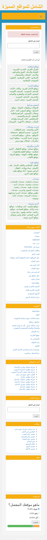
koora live (35, 311)
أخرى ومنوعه (33, 204)
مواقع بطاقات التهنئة (30, 154)
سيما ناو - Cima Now (31, 247)
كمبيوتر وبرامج (33, 105)
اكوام (37, 315)
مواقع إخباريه (33, 86)
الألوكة (37, 346)
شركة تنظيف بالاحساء (27, 389)
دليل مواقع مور (34, 276)
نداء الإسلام (35, 332)
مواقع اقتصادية (22, 209)
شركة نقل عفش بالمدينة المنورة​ (23, 372)
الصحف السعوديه (31, 91)
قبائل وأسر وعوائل (18, 215)
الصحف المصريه (22, 97)
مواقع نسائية (33, 149)
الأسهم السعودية (33, 294)
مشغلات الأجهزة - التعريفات (19, 122)
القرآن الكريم (32, 69)
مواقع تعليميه (33, 206)
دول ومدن (15, 212)
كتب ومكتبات (21, 206)
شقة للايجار (35, 268)
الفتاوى (13, 78)
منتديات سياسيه (32, 184)
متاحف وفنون (26, 212)
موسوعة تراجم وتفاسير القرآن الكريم (26, 350)
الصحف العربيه (32, 100)
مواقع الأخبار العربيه (30, 89)
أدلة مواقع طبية (19, 171)
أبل (36, 518)
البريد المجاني (32, 215)
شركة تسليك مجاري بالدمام (25, 384)
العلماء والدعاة (32, 72)
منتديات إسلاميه (32, 182)
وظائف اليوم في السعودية (30, 250)
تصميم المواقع (25, 132)
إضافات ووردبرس (22, 141)
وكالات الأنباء (15, 89)
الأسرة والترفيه (33, 146)
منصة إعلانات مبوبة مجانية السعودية (26, 318)
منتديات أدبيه (19, 184)
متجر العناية (35, 261)
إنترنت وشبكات (32, 127)
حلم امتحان (31, 441)
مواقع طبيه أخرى (31, 174)
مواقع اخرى (15, 138)
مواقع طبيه (34, 162)
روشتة (37, 236)
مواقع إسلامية (33, 67)
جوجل (35, 509)
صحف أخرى (20, 100)
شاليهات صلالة (34, 322)
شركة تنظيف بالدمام (27, 387)
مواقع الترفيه (15, 154)
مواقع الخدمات (18, 135)
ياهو (36, 513)
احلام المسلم (30, 444)
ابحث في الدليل (33, 41)
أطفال (17, 168)
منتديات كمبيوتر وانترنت (28, 190)
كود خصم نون (34, 265)
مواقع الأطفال (21, 149)
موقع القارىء (34, 335)
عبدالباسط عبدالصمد (31, 353)
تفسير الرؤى (30, 446)
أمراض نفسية (32, 171)
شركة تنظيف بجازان (27, 377)
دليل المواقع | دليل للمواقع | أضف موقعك (24, 258)
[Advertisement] (23, 476)
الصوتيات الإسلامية (30, 80)
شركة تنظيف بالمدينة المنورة (24, 370)
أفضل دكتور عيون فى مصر (25, 374)
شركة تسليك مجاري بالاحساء (24, 367)
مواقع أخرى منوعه (30, 218)
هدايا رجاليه (35, 279)
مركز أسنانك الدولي (32, 297)
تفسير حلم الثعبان (28, 439)
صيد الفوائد (35, 342)
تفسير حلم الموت (28, 434)
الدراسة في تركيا (33, 272)
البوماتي (36, 232)
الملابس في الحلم (28, 432)
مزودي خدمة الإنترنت (29, 138)
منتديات (36, 179)
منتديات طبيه (33, 187)
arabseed (36, 240)
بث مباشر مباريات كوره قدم (25, 429)
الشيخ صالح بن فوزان (31, 286)
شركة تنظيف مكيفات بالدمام (24, 379)
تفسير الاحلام (30, 449)
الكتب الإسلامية (23, 78)
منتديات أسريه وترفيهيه (17, 193)
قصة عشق (35, 254)
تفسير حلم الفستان (28, 437)
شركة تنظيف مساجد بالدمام (25, 382)
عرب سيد (36, 243)
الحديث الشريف (19, 69)
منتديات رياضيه (20, 187)
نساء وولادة (26, 168)
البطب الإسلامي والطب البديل (26, 165)
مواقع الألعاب (32, 157)
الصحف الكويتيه (16, 91)
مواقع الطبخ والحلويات (22, 152)
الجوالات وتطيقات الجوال (28, 108)
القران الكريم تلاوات (32, 290)
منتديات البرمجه (30, 196)
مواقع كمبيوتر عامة (23, 111)
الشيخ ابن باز (34, 339)
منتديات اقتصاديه (17, 182)
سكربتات (34, 141)
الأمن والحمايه (32, 130)
